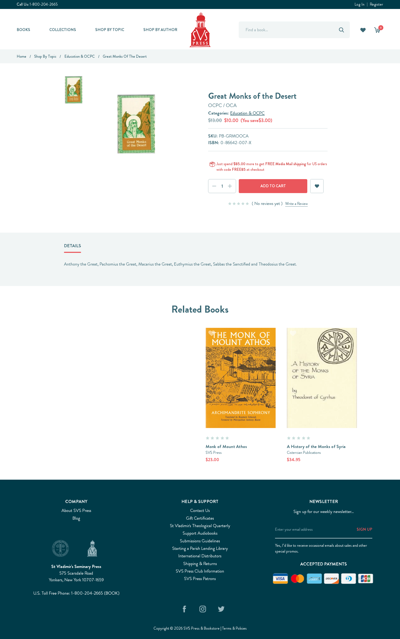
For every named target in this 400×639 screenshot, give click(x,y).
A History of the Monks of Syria (316, 446)
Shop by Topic (109, 29)
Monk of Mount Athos (226, 446)
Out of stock (322, 370)
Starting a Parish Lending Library (200, 548)
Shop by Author (160, 29)
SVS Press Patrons (200, 578)
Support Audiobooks (200, 533)
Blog (76, 518)
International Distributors (199, 556)
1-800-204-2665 (44, 4)
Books (23, 29)
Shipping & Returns (200, 563)
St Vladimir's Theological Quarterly (200, 526)
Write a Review (296, 203)
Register (376, 4)
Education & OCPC (247, 113)
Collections (62, 29)
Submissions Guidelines (200, 541)
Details (72, 246)
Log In (360, 4)
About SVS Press (76, 510)
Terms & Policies (234, 628)
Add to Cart (240, 370)
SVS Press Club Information (200, 571)
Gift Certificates (200, 518)
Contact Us (200, 510)
